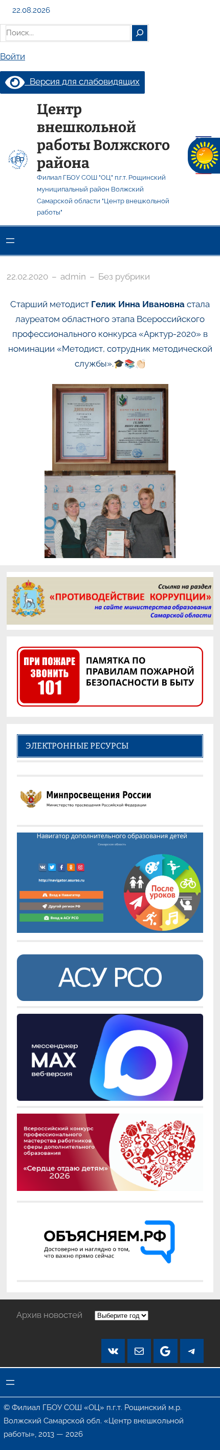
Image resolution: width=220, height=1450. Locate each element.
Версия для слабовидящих (82, 81)
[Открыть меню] (10, 240)
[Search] (139, 32)
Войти (12, 56)
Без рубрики (124, 276)
